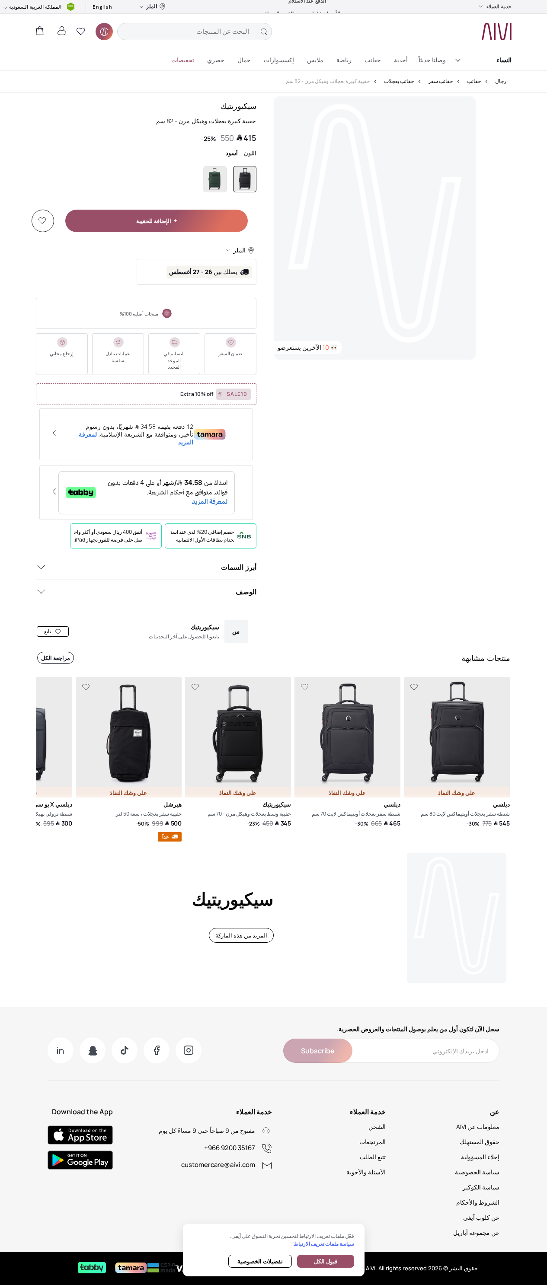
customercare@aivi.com (218, 1164)
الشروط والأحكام (477, 1202)
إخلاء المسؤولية (480, 1157)
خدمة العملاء (499, 6)
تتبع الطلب (373, 1157)
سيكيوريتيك (238, 106)
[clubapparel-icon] (104, 31)
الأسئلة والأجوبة (366, 1172)
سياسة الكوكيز (481, 1187)
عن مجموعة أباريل (476, 1232)
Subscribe (318, 1050)
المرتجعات (372, 1142)
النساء (504, 60)
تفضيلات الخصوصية (260, 1261)
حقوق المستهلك (479, 1142)
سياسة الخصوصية (477, 1172)
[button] (81, 31)
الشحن (377, 1126)
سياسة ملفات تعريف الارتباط (324, 1243)
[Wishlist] (42, 221)
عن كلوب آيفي (481, 1217)
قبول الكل (325, 1261)
